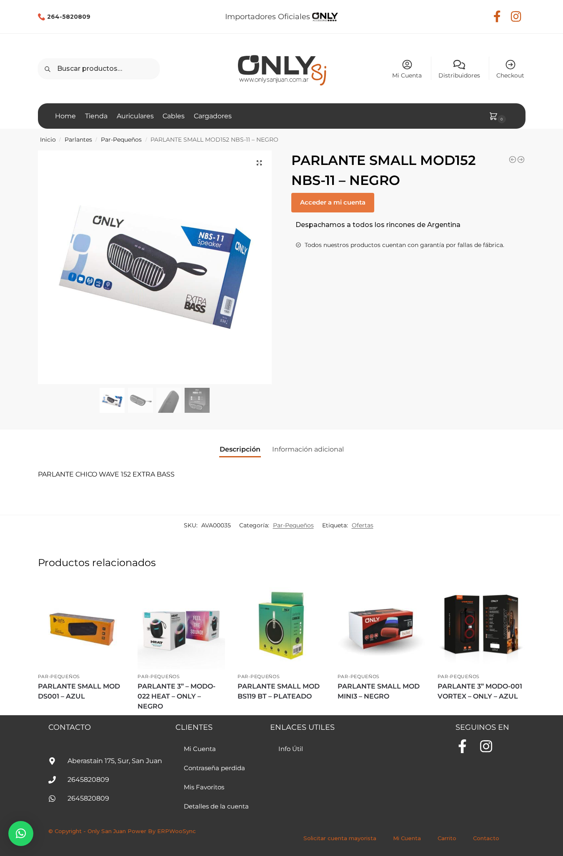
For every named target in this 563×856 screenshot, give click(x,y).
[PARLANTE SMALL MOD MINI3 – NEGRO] (381, 625)
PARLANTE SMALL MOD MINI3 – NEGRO (379, 691)
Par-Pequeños (121, 139)
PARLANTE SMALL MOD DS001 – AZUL (79, 691)
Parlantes (78, 139)
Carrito (447, 838)
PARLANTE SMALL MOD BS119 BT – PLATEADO (279, 691)
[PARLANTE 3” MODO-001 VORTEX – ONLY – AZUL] (481, 625)
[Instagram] (486, 746)
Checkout (510, 75)
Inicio (48, 139)
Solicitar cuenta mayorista (339, 838)
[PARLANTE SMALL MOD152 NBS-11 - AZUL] (512, 159)
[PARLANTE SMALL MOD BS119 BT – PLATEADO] (281, 625)
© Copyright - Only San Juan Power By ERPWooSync (122, 831)
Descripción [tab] (240, 449)
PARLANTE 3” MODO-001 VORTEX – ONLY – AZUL (480, 691)
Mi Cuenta (407, 75)
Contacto (486, 838)
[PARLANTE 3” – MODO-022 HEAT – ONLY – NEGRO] (181, 625)
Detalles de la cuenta (216, 806)
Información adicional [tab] (308, 449)
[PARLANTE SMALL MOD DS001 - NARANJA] (521, 159)
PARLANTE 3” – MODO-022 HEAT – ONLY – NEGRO (176, 696)
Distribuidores (459, 75)
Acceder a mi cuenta (332, 202)
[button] (259, 163)
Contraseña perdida (214, 768)
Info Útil (290, 749)
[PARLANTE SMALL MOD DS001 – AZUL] (81, 625)
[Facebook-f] (462, 746)
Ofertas (362, 525)
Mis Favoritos (204, 787)
